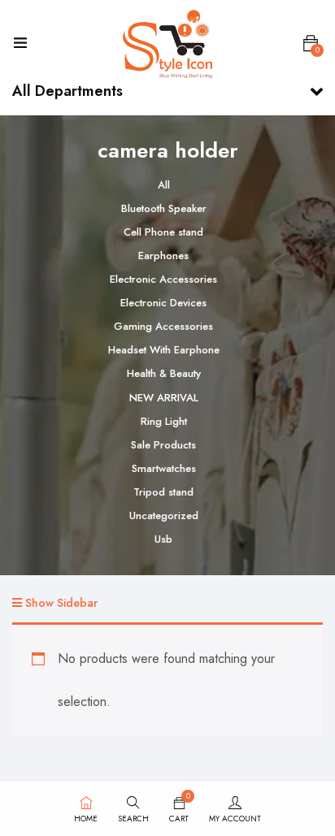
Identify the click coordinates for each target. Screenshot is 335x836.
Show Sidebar (60, 603)
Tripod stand (163, 492)
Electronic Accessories (163, 279)
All (164, 185)
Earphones (163, 255)
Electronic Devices (163, 302)
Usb (163, 539)
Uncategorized (163, 515)
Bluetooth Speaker (164, 208)
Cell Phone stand (163, 232)
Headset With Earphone (164, 349)
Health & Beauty (164, 373)
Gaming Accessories (163, 326)
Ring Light (164, 421)
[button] (310, 44)
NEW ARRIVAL (163, 397)
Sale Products (163, 445)
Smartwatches (164, 468)
